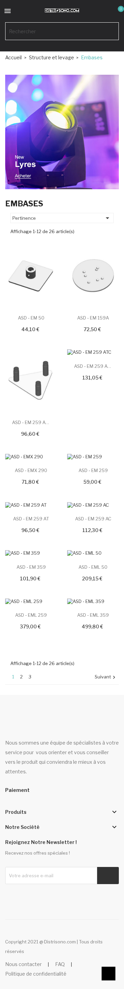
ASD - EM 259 (93, 470)
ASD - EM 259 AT (31, 518)
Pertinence (62, 218)
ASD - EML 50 (93, 567)
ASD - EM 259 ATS (31, 422)
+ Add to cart (22, 279)
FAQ (60, 964)
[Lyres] (62, 131)
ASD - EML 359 (93, 615)
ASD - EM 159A (93, 318)
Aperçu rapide (22, 290)
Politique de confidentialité (35, 974)
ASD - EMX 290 (31, 470)
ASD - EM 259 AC (93, 518)
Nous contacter (23, 964)
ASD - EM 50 (31, 318)
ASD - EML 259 (31, 615)
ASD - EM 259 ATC (93, 366)
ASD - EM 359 (31, 567)
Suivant (106, 677)
